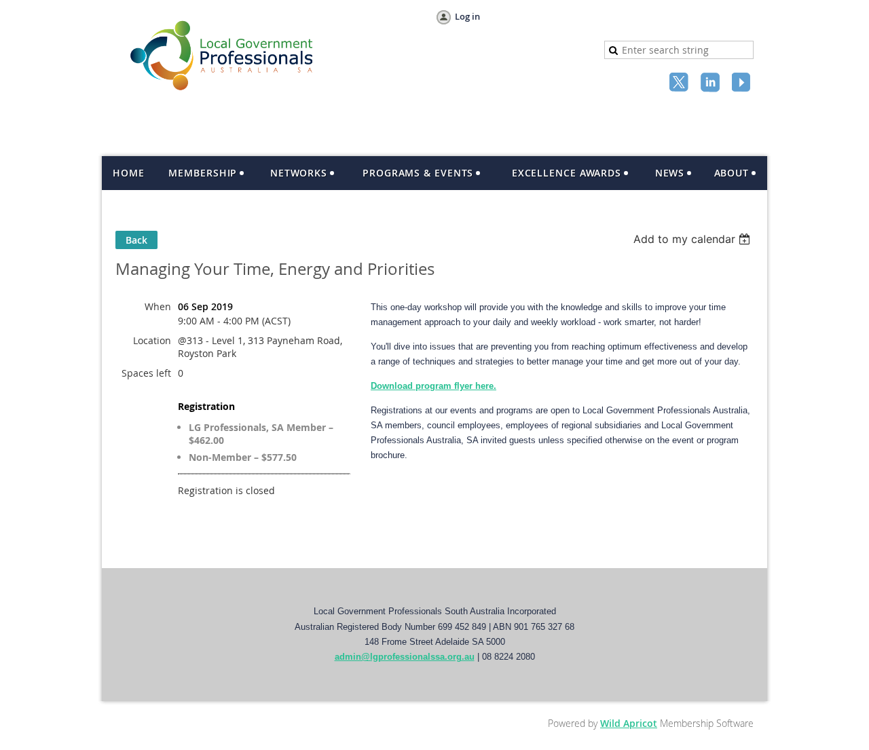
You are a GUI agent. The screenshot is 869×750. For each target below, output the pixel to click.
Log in (467, 16)
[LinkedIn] (711, 83)
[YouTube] (743, 83)
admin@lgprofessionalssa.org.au (405, 657)
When (158, 306)
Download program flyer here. (433, 386)
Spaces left (146, 373)
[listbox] (693, 239)
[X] (680, 83)
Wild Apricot (628, 723)
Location (152, 340)
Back (136, 239)
